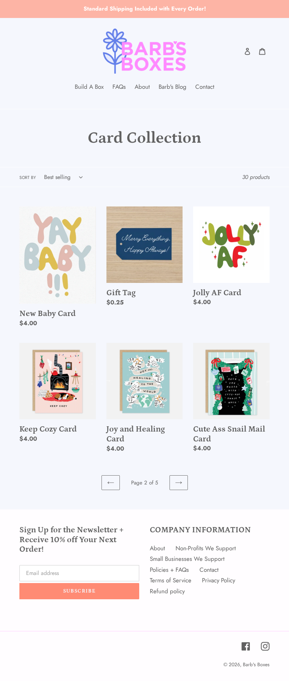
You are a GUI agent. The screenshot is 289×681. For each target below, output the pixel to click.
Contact (209, 569)
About (157, 548)
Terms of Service (170, 580)
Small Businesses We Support (187, 559)
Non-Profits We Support (206, 548)
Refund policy (167, 591)
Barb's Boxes (256, 664)
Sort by (27, 177)
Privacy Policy (218, 580)
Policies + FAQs (169, 569)
